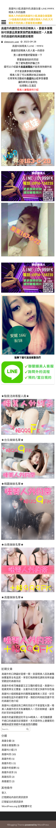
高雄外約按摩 (9, 767)
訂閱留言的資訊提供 (12, 801)
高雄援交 (6, 781)
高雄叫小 (31, 78)
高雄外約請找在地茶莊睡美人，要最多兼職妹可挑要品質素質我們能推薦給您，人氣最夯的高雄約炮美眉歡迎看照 (26, 32)
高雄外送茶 (8, 772)
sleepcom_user (11, 41)
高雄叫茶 (6, 754)
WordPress (43, 824)
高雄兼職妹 (27, 66)
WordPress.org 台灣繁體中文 (17, 806)
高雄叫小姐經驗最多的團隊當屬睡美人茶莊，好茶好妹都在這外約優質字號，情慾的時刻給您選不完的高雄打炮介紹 (28, 697)
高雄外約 (6, 758)
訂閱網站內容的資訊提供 (15, 797)
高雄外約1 (7, 763)
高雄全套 (6, 740)
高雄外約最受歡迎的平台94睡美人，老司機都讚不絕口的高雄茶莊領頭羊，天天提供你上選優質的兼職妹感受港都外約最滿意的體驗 (28, 721)
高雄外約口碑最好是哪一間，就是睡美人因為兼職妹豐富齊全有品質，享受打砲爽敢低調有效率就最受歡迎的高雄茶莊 (28, 678)
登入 (4, 792)
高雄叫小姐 (8, 749)
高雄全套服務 (9, 745)
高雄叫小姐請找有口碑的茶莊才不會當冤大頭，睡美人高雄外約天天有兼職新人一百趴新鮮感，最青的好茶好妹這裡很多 (28, 709)
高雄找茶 (6, 776)
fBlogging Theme (15, 824)
